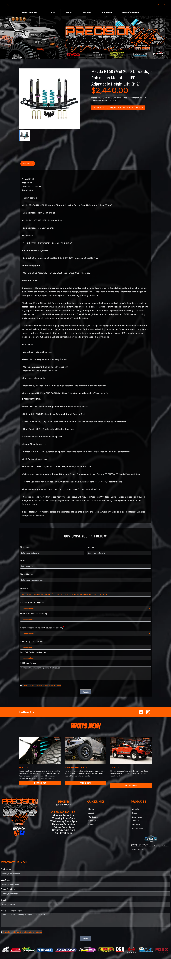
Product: (24, 588)
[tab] (82, 56)
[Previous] (4, 37)
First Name (25, 547)
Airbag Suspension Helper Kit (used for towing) (42, 627)
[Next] (166, 37)
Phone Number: (27, 573)
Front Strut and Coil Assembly (34, 613)
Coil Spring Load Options (32, 641)
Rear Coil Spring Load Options (34, 651)
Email (23, 559)
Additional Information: (11, 911)
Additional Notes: (28, 663)
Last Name (91, 547)
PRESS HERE (40, 783)
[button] (8, 4)
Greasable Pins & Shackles (32, 602)
